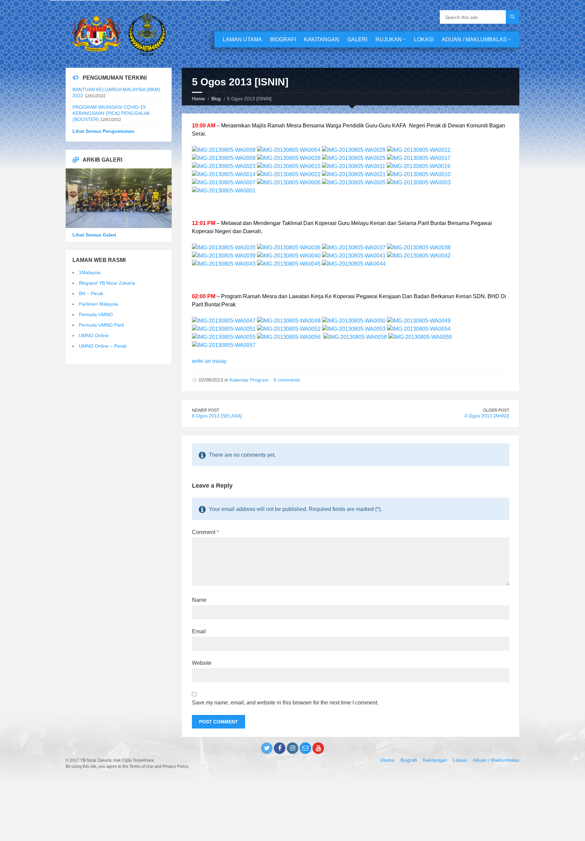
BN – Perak (91, 293)
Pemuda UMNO (96, 314)
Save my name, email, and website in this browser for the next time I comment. (285, 702)
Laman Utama (242, 39)
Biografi (283, 39)
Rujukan (388, 39)
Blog (216, 98)
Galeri (357, 39)
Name (199, 600)
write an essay (209, 361)
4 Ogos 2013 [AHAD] (486, 415)
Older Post (496, 410)
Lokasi (424, 39)
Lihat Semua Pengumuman (103, 131)
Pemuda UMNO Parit (101, 325)
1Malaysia (90, 272)
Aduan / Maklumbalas (474, 39)
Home (198, 98)
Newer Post (205, 410)
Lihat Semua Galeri (94, 235)
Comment (205, 532)
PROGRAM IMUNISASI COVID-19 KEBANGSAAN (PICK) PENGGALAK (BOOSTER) (111, 113)
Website (202, 663)
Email (199, 631)
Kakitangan (321, 39)
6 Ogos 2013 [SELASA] (217, 415)
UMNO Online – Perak (103, 346)
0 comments (287, 380)
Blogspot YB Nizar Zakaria (107, 283)
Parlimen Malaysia (98, 304)
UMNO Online (94, 335)
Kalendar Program (249, 380)
